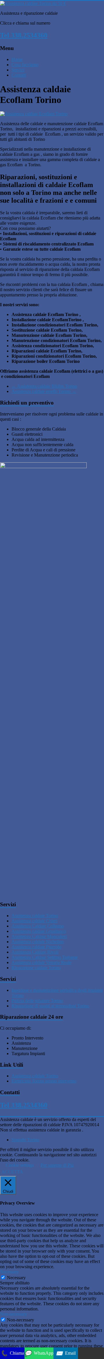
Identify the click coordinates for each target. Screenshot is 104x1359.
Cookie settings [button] (20, 1165)
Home (17, 59)
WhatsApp (39, 1353)
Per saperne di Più (57, 1165)
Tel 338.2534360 (23, 35)
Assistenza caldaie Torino (35, 915)
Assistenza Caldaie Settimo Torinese (45, 957)
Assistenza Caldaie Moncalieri (39, 936)
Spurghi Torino (25, 1139)
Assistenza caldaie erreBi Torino (44, 391)
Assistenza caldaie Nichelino (38, 941)
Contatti (19, 75)
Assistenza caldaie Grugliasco (39, 931)
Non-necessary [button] (13, 1314)
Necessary (16, 1277)
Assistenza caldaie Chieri (34, 920)
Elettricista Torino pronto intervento (44, 1081)
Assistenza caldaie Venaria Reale (41, 962)
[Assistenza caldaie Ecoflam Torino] (34, 113)
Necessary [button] (9, 1271)
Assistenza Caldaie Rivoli (35, 952)
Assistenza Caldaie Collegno (38, 926)
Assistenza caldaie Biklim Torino (44, 386)
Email (66, 1353)
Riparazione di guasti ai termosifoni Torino (50, 1005)
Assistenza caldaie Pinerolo (36, 946)
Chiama (12, 1353)
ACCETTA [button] (12, 1171)
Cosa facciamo (25, 64)
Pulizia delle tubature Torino (37, 1000)
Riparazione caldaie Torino (36, 967)
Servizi (18, 69)
